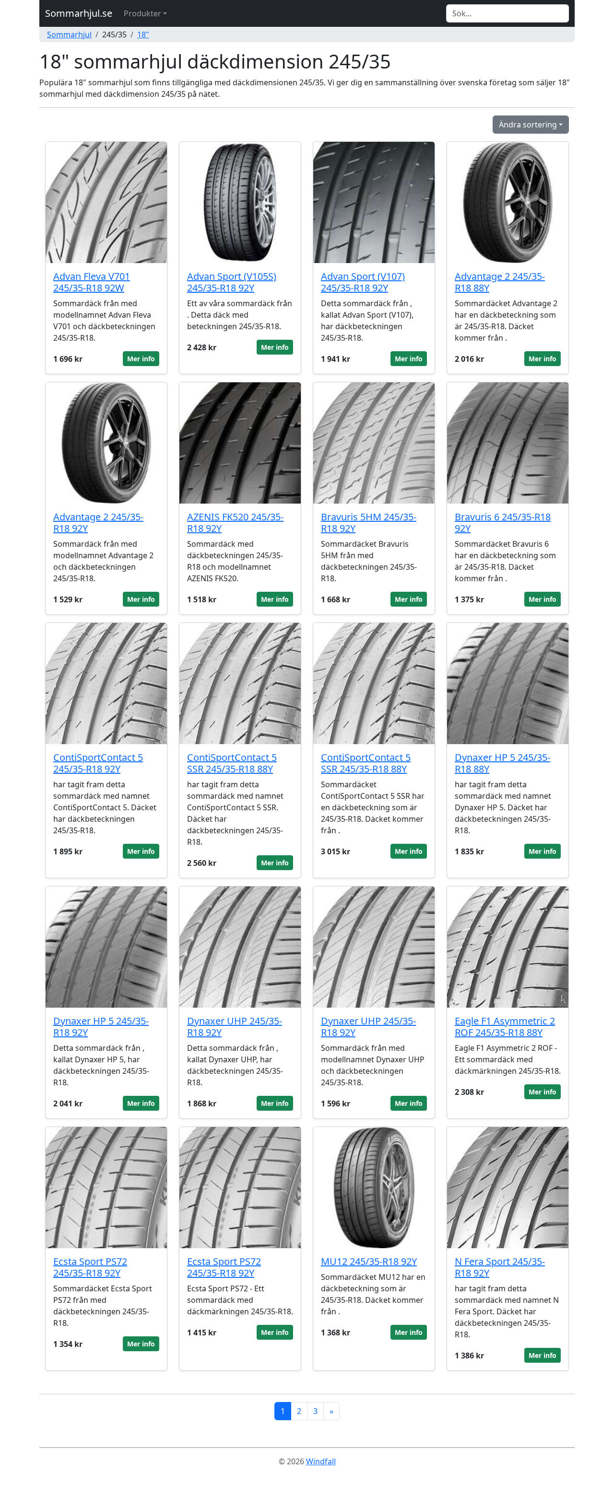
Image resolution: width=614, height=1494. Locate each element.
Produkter (142, 13)
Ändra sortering (528, 124)
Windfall (321, 1461)
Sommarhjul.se (78, 13)
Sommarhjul (69, 34)
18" (143, 34)
